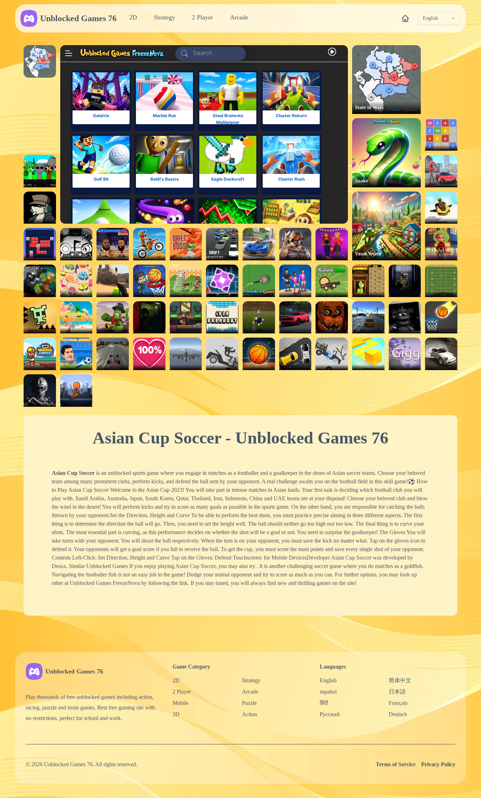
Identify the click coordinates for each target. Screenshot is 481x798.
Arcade (239, 17)
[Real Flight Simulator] (186, 354)
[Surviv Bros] (332, 281)
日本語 (397, 692)
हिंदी (324, 703)
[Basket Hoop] (259, 354)
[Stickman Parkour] (76, 390)
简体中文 (400, 680)
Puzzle (249, 703)
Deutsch (398, 714)
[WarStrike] (295, 244)
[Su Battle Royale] (259, 281)
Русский (330, 714)
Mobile (180, 703)
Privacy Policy (438, 764)
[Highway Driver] (112, 354)
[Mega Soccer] (295, 281)
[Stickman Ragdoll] (222, 354)
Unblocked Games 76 (78, 18)
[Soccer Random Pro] (186, 281)
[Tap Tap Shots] (441, 317)
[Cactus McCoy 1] (112, 317)
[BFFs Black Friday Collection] (332, 244)
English (328, 680)
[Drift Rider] (441, 354)
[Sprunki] (40, 171)
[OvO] (76, 244)
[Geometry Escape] (222, 281)
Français (398, 703)
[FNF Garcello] (40, 208)
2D (133, 17)
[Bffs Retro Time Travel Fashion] (441, 244)
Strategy (164, 17)
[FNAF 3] (149, 317)
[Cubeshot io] (112, 281)
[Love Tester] (149, 354)
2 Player (202, 17)
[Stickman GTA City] (441, 171)
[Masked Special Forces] (40, 390)
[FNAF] (405, 317)
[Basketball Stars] (112, 244)
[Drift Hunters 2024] (295, 317)
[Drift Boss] (186, 244)
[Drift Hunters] (222, 244)
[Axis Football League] (441, 281)
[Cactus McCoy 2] (40, 281)
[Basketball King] (149, 281)
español (328, 692)
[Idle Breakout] (222, 317)
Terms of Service (396, 764)
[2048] (441, 134)
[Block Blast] (40, 244)
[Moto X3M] (149, 244)
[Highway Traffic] (368, 317)
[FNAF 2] (332, 317)
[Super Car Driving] (259, 244)
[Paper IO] (368, 354)
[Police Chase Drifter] (295, 354)
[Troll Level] (40, 317)
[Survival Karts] (441, 208)
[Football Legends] (76, 354)
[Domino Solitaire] (76, 317)
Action (249, 714)
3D (176, 714)
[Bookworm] (368, 281)
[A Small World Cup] (259, 317)
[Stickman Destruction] (332, 354)
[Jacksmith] (186, 317)
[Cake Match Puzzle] (76, 281)
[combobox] (439, 18)
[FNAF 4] (405, 281)
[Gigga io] (405, 354)
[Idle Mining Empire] (40, 354)
